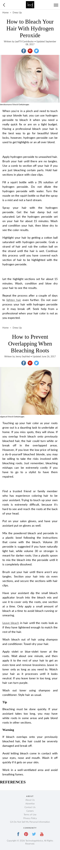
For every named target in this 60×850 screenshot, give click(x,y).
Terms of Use (30, 815)
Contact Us (30, 807)
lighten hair (13, 300)
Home (5, 13)
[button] (23, 51)
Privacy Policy (30, 818)
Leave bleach (10, 623)
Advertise (30, 804)
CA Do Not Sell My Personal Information (30, 822)
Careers (30, 811)
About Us (30, 800)
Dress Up (17, 13)
